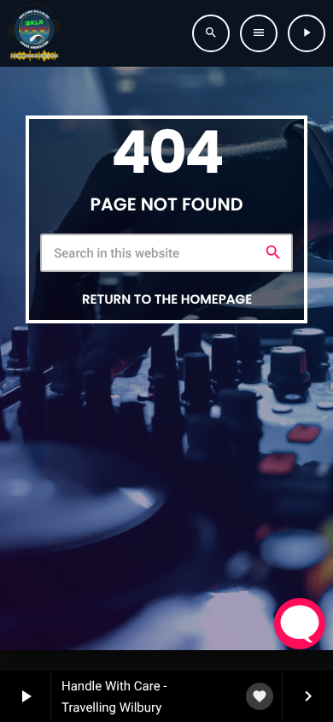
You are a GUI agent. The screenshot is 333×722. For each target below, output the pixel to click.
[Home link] (34, 33)
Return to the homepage (167, 300)
